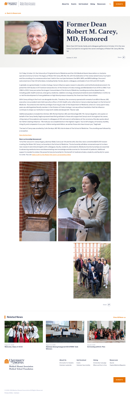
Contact (16, 392)
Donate (119, 4)
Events (73, 4)
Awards (112, 363)
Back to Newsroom (13, 13)
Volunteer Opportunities (83, 365)
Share (119, 57)
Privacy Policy (9, 392)
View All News (118, 317)
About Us (65, 4)
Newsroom (101, 4)
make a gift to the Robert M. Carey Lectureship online (51, 155)
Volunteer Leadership (65, 365)
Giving (92, 4)
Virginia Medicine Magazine (117, 365)
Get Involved (83, 4)
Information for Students (66, 363)
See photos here (25, 135)
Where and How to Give (100, 365)
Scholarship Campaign (99, 363)
